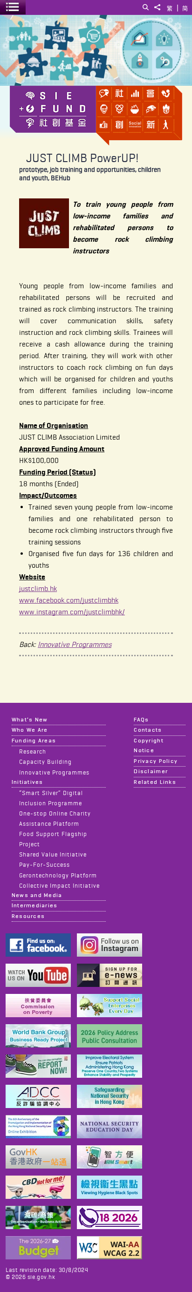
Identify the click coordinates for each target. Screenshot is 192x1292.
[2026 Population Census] (109, 1226)
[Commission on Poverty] (38, 1014)
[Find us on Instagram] (109, 954)
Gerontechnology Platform (58, 875)
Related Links (155, 782)
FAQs (141, 719)
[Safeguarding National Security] (109, 1105)
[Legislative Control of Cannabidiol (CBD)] (38, 1196)
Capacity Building (45, 761)
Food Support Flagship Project (53, 839)
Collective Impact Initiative (59, 885)
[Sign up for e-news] (109, 984)
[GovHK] (38, 1166)
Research (32, 751)
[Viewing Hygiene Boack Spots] (109, 1196)
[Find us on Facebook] (38, 954)
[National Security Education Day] (109, 1135)
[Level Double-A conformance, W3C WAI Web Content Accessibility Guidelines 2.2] (109, 1256)
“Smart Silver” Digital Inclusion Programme (51, 798)
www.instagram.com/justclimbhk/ (72, 611)
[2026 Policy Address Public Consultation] (109, 1044)
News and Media (37, 895)
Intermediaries (35, 905)
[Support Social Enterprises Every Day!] (109, 1014)
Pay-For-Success (44, 864)
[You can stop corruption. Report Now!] (38, 1075)
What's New (30, 719)
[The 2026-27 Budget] (38, 1256)
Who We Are (30, 730)
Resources (28, 916)
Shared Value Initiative (53, 854)
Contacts (148, 730)
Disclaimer (151, 771)
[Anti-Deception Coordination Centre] (38, 1105)
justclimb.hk (38, 588)
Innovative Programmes (74, 644)
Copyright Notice (148, 745)
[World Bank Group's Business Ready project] (38, 1044)
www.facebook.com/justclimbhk (68, 600)
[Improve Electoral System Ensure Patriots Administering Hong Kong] (109, 1075)
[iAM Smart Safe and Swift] (109, 1166)
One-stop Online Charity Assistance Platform (55, 818)
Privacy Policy (156, 761)
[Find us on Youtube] (38, 984)
